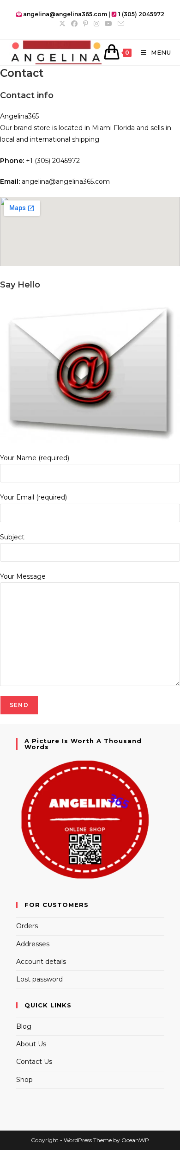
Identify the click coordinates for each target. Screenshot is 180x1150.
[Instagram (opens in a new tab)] (96, 23)
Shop (24, 1079)
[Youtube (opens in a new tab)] (108, 23)
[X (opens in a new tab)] (62, 23)
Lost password (39, 979)
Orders (27, 926)
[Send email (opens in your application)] (119, 23)
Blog (23, 1026)
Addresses (32, 944)
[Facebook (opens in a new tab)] (74, 23)
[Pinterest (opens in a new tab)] (85, 23)
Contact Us (34, 1061)
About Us (31, 1044)
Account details (41, 961)
